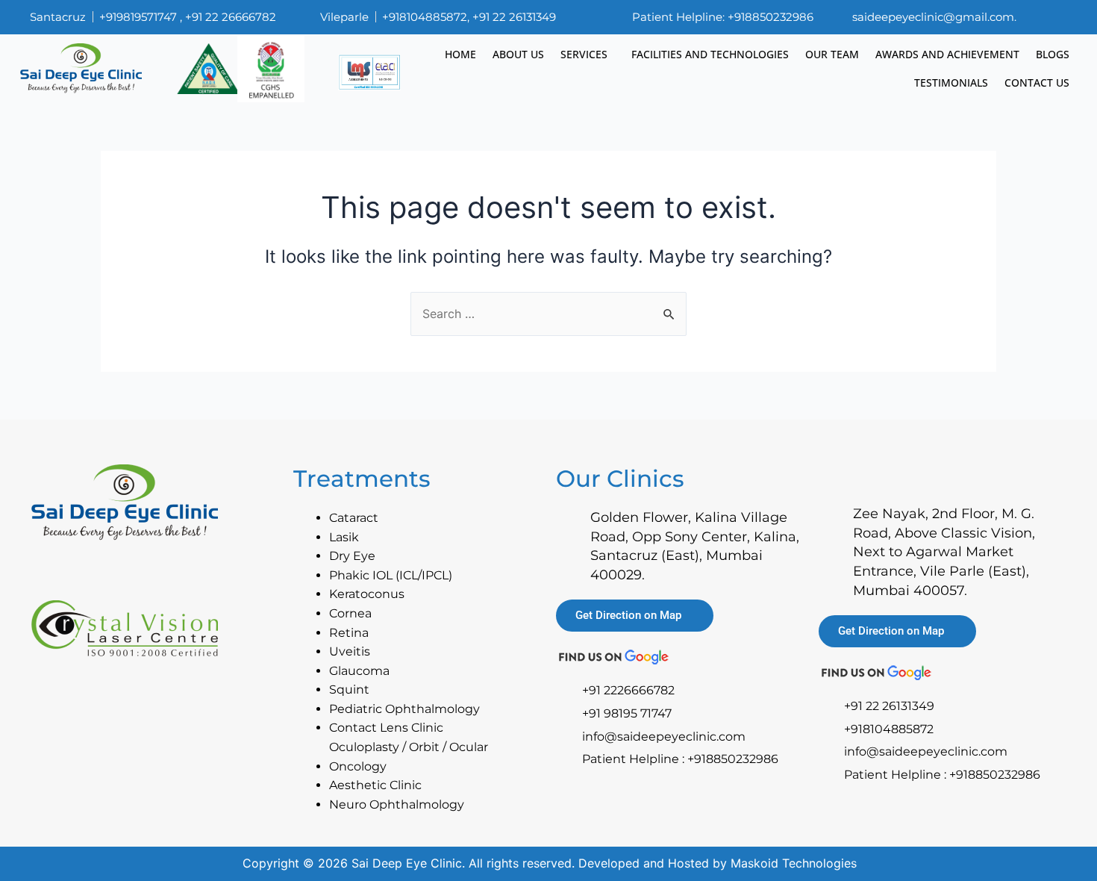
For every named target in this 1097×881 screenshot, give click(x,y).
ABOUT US (518, 54)
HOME (460, 54)
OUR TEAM (832, 54)
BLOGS (1052, 54)
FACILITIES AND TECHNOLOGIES (710, 54)
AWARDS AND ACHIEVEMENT (947, 54)
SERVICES (583, 54)
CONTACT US (1036, 82)
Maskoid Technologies (794, 863)
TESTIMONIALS (951, 82)
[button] (587, 54)
